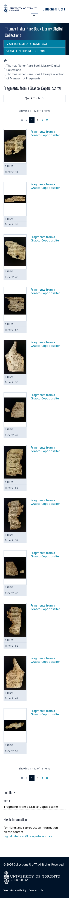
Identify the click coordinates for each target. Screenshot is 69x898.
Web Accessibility (15, 890)
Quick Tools (32, 98)
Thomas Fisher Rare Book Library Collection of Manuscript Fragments (35, 76)
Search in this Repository (25, 51)
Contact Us (35, 890)
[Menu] (34, 16)
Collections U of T (25, 864)
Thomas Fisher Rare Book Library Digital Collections (33, 68)
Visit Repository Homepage (27, 44)
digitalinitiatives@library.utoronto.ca (28, 836)
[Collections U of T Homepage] (5, 60)
